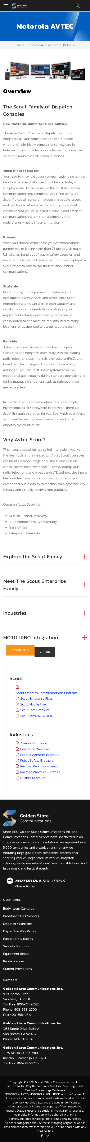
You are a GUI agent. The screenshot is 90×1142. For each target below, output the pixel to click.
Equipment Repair (16, 953)
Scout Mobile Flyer (33, 704)
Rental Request (14, 961)
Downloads (20, 650)
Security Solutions (16, 946)
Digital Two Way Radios (20, 931)
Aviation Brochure (33, 743)
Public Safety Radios (18, 938)
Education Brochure (34, 748)
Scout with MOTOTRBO (36, 715)
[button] (45, 556)
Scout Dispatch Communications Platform (46, 692)
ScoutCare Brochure (35, 709)
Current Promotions (17, 968)
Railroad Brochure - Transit (40, 771)
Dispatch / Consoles (17, 923)
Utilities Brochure (32, 777)
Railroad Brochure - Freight (40, 766)
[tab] (45, 552)
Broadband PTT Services (21, 915)
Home (20, 44)
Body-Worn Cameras (18, 908)
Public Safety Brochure (37, 760)
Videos (45, 651)
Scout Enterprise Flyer (36, 698)
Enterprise (36, 44)
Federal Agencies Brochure (39, 754)
